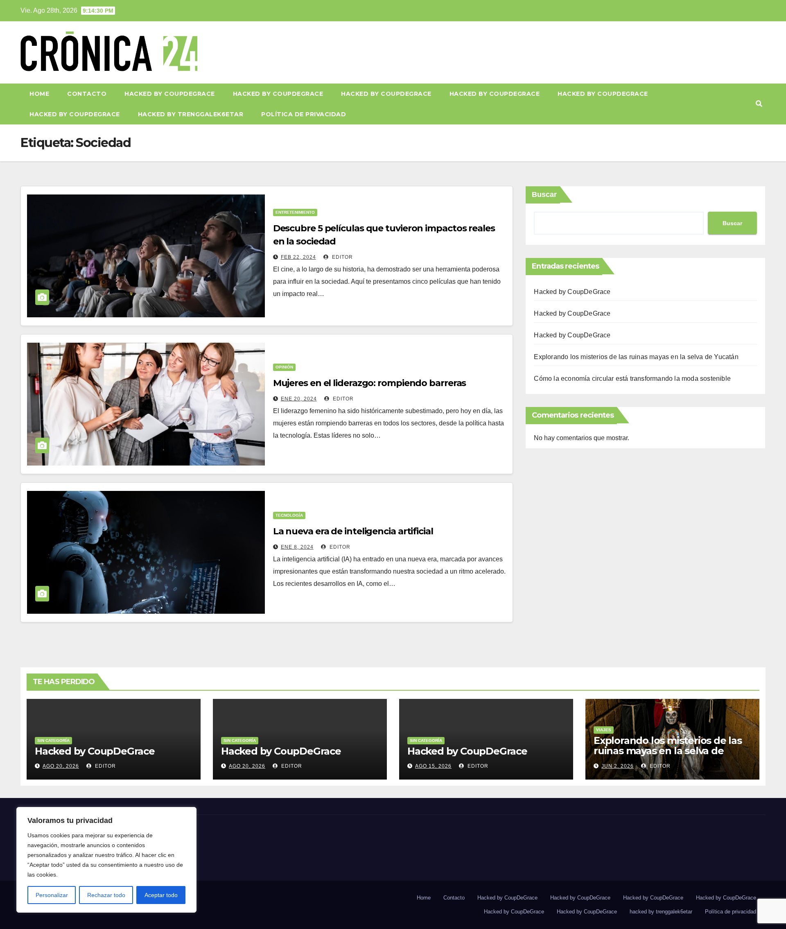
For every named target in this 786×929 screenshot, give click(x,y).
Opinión (284, 367)
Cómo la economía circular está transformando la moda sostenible (632, 378)
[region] (106, 860)
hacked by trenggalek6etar (191, 114)
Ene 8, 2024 (297, 547)
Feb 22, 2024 (298, 257)
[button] (759, 103)
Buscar (544, 194)
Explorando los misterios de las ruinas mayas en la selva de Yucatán (636, 356)
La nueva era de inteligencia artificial (353, 531)
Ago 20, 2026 (61, 766)
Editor (341, 257)
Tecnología (289, 515)
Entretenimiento (295, 212)
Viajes (603, 730)
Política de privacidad (303, 114)
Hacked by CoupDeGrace (169, 93)
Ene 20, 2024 (299, 399)
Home (39, 93)
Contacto (86, 93)
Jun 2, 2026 (617, 766)
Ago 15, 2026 (433, 766)
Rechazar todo (106, 895)
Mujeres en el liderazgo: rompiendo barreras (369, 383)
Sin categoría (53, 740)
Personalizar (52, 895)
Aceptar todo (161, 895)
